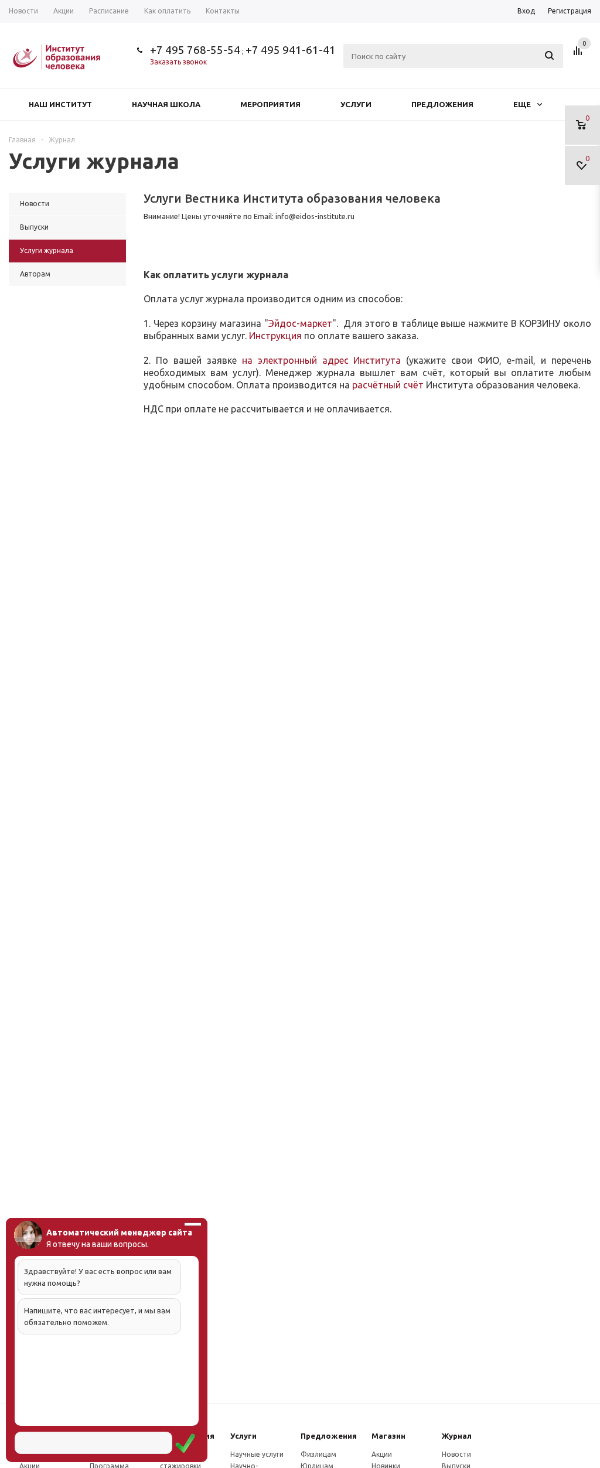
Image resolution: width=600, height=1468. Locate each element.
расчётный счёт (388, 385)
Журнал (457, 1436)
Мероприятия (270, 104)
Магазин (388, 1436)
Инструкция (275, 335)
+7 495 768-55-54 (195, 49)
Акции (381, 1454)
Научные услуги (257, 1454)
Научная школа (166, 104)
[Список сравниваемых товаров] (579, 55)
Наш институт (60, 104)
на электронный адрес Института (321, 360)
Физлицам (318, 1454)
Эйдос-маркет (300, 323)
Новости (456, 1454)
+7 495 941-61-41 (291, 49)
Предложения (442, 104)
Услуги (355, 104)
